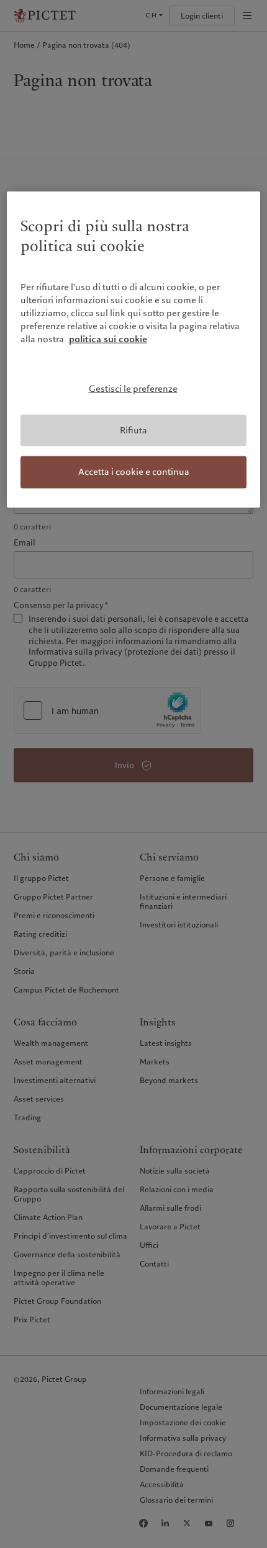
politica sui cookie (108, 339)
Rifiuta (133, 429)
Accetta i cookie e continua (133, 472)
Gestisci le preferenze (133, 389)
